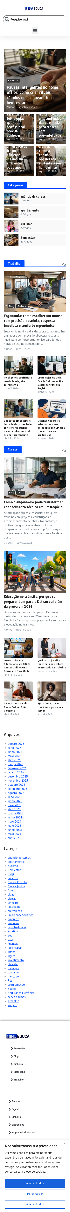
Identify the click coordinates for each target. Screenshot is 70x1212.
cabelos (13, 878)
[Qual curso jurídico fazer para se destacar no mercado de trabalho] (52, 648)
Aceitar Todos (35, 1204)
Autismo (13, 865)
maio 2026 (14, 756)
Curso (21, 492)
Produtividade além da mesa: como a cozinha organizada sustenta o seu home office (50, 155)
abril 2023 (14, 838)
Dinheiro (18, 1064)
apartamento (16, 861)
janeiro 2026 (16, 772)
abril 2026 (14, 760)
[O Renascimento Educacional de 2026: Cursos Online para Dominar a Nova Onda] (18, 648)
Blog (11, 306)
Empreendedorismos (20, 915)
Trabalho (14, 263)
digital (12, 898)
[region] (35, 1176)
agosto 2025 (16, 792)
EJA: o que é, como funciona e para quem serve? (51, 707)
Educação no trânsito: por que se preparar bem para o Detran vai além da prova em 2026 (33, 601)
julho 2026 (14, 747)
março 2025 (15, 813)
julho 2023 (14, 825)
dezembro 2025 (18, 776)
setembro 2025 (17, 788)
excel (11, 939)
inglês (11, 956)
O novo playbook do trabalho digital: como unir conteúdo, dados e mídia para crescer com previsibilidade (50, 118)
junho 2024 (15, 817)
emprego (13, 919)
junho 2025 (15, 801)
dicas (11, 894)
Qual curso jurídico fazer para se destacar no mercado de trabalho (52, 664)
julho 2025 (14, 797)
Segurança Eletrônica (21, 992)
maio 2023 (14, 833)
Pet (10, 980)
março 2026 (15, 764)
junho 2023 (15, 829)
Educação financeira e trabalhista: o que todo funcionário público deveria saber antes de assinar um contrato (18, 427)
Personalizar (35, 1193)
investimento (16, 960)
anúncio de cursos (19, 857)
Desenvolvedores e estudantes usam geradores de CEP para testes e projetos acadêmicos (51, 427)
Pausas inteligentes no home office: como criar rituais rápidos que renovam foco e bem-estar (32, 94)
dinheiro (13, 902)
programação (16, 984)
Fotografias (15, 947)
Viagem (12, 1005)
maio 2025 (14, 805)
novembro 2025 (18, 780)
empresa (13, 923)
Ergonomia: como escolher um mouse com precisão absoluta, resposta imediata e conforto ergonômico (33, 320)
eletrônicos (15, 911)
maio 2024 (14, 821)
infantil (12, 951)
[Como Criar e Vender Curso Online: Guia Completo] (18, 691)
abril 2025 (14, 809)
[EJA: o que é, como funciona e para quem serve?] (52, 691)
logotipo (13, 968)
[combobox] (35, 19)
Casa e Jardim (16, 886)
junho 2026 (15, 752)
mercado (13, 976)
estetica (13, 931)
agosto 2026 (16, 743)
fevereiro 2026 (17, 768)
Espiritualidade (17, 927)
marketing (14, 972)
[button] (35, 30)
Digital (15, 1109)
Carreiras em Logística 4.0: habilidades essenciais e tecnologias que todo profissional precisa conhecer (17, 118)
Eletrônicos (18, 1124)
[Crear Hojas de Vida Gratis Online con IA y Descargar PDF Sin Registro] (52, 365)
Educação (14, 906)
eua (10, 935)
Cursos (13, 449)
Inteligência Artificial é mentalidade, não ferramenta (18, 381)
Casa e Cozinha (17, 882)
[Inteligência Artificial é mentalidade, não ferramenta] (18, 365)
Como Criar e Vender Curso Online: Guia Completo (16, 707)
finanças (13, 943)
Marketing (19, 1071)
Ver (64, 264)
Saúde (12, 988)
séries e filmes (17, 997)
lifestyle (13, 964)
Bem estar (13, 80)
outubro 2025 (16, 784)
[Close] (66, 1143)
